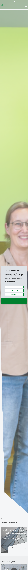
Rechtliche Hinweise (14, 301)
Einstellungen (13, 294)
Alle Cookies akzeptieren (14, 287)
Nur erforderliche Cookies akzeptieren (14, 290)
